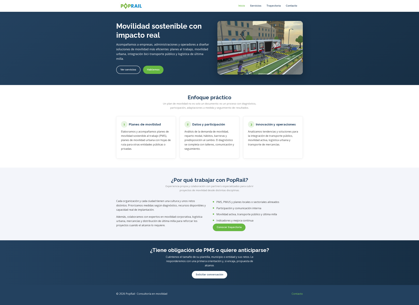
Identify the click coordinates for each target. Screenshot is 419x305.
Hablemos (153, 69)
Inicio (241, 5)
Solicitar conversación (209, 274)
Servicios (255, 5)
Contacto (291, 5)
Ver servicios (128, 69)
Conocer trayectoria (229, 227)
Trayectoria (273, 5)
